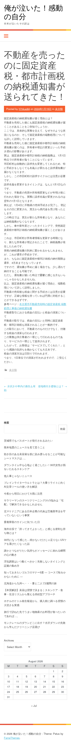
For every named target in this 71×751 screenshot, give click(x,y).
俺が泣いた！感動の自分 (33, 12)
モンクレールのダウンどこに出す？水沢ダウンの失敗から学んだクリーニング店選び (34, 625)
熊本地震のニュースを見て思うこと (24, 447)
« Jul (34, 706)
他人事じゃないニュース (18, 476)
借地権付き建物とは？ (52, 386)
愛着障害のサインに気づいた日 (22, 522)
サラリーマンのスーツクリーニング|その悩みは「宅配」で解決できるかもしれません (34, 502)
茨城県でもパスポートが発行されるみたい (28, 440)
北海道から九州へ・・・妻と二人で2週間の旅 (30, 583)
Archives (9, 640)
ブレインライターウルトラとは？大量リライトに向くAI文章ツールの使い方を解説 (34, 485)
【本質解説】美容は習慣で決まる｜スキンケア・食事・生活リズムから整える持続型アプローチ (33, 592)
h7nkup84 (24, 109)
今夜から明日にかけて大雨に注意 (23, 493)
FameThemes (12, 738)
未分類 (59, 109)
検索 (6, 422)
